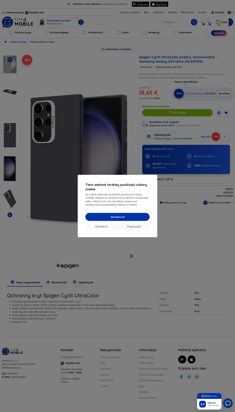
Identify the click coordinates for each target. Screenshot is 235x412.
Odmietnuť (101, 226)
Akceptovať (118, 216)
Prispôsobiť (133, 226)
